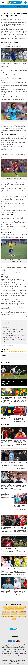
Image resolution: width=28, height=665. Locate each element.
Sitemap (11, 661)
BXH (20, 606)
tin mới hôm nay (13, 616)
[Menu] (3, 3)
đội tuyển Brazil (15, 351)
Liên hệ (23, 660)
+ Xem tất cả (23, 362)
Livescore (16, 661)
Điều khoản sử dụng (17, 660)
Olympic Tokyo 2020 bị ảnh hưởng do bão (12, 322)
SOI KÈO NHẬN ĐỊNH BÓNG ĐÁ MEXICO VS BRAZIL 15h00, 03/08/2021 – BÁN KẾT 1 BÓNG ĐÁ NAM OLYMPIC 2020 (14, 326)
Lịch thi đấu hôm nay (6, 611)
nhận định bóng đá (23, 611)
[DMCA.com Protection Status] (14, 628)
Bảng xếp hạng (21, 6)
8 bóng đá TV (24, 318)
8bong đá (10, 606)
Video (25, 616)
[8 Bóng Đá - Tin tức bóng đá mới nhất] (14, 2)
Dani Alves (7, 351)
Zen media (23, 663)
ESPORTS (11, 609)
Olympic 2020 (23, 351)
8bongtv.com (13, 663)
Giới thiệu (10, 660)
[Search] (25, 2)
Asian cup (15, 606)
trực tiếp (20, 616)
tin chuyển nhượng (6, 616)
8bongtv (5, 606)
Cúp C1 (6, 609)
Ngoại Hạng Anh (14, 611)
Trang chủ (5, 6)
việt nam (14, 618)
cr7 (24, 606)
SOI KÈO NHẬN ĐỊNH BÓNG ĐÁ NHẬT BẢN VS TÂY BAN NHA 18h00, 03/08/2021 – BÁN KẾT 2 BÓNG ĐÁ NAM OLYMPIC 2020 (14, 331)
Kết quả (16, 609)
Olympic (21, 19)
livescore (13, 6)
